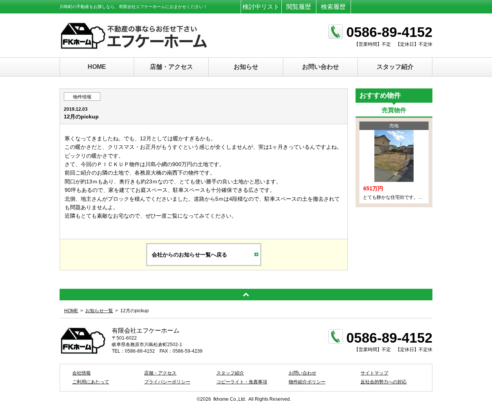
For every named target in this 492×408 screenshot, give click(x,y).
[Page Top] (246, 294)
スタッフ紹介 (395, 66)
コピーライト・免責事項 (241, 382)
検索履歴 (333, 6)
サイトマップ (374, 373)
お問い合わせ (320, 66)
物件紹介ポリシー (307, 382)
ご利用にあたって (90, 382)
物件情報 (82, 97)
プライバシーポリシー (167, 382)
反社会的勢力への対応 (384, 382)
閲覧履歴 (298, 6)
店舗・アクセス (171, 66)
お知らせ (246, 66)
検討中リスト (261, 6)
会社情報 (81, 373)
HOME (97, 66)
